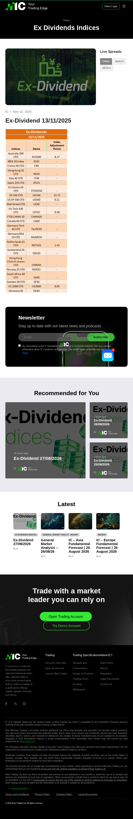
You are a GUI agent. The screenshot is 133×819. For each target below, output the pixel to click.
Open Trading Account (66, 616)
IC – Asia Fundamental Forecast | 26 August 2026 (79, 545)
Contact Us (106, 684)
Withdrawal (79, 689)
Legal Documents (109, 678)
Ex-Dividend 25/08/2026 (103, 462)
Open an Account (54, 668)
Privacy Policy (43, 794)
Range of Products (83, 673)
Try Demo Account (66, 626)
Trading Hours (80, 678)
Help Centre (106, 662)
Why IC (104, 668)
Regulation (106, 673)
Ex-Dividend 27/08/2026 (38, 458)
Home (66, 20)
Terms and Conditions (17, 794)
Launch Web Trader (56, 673)
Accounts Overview (55, 662)
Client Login (110, 6)
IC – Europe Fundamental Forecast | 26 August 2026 (107, 545)
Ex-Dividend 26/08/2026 (103, 422)
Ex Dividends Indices (66, 27)
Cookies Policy (64, 794)
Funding (77, 684)
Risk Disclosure (27, 741)
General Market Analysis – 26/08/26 (49, 545)
